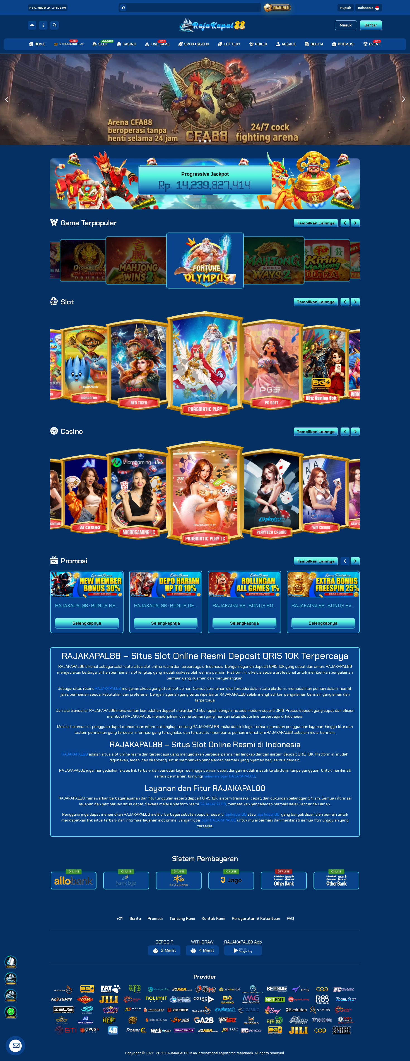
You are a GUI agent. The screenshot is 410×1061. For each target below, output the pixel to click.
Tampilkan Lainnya (316, 223)
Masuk (346, 25)
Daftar (371, 25)
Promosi (155, 918)
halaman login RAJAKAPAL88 (229, 776)
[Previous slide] (345, 223)
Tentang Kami (182, 918)
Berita (135, 918)
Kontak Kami (213, 918)
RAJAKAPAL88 (108, 688)
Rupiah (345, 8)
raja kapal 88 (268, 814)
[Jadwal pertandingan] (277, 8)
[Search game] (54, 25)
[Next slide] (355, 223)
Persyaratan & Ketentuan (256, 918)
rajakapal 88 (236, 814)
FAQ (290, 918)
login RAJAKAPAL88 (218, 820)
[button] (403, 99)
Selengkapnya (87, 623)
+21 (119, 918)
